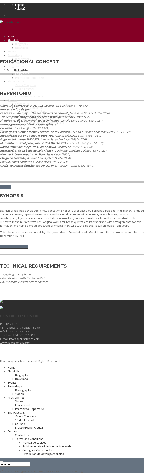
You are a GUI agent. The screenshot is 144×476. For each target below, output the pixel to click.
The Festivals (16, 81)
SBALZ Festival (24, 89)
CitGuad (20, 424)
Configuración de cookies (38, 450)
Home (12, 36)
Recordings (15, 55)
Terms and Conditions (29, 439)
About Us (14, 40)
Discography (23, 390)
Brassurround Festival (29, 96)
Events (12, 51)
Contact (12, 100)
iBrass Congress (25, 85)
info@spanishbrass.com (24, 339)
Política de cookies (34, 442)
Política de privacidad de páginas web (46, 446)
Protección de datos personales (43, 454)
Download (21, 47)
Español (20, 5)
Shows (19, 401)
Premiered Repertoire (29, 77)
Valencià (20, 8)
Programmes (16, 66)
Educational (22, 74)
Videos (19, 394)
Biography (21, 44)
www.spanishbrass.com (15, 342)
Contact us (22, 435)
